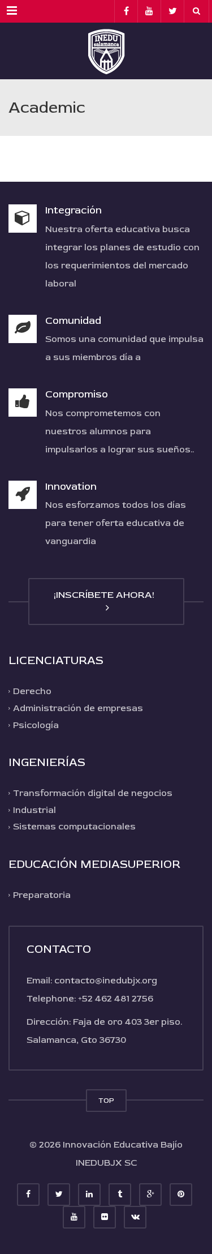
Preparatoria (42, 895)
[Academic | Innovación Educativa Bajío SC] (106, 51)
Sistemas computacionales (74, 826)
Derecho (32, 691)
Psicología (36, 724)
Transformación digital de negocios (92, 793)
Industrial (34, 810)
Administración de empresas (78, 708)
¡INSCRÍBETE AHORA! (106, 595)
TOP (106, 1100)
